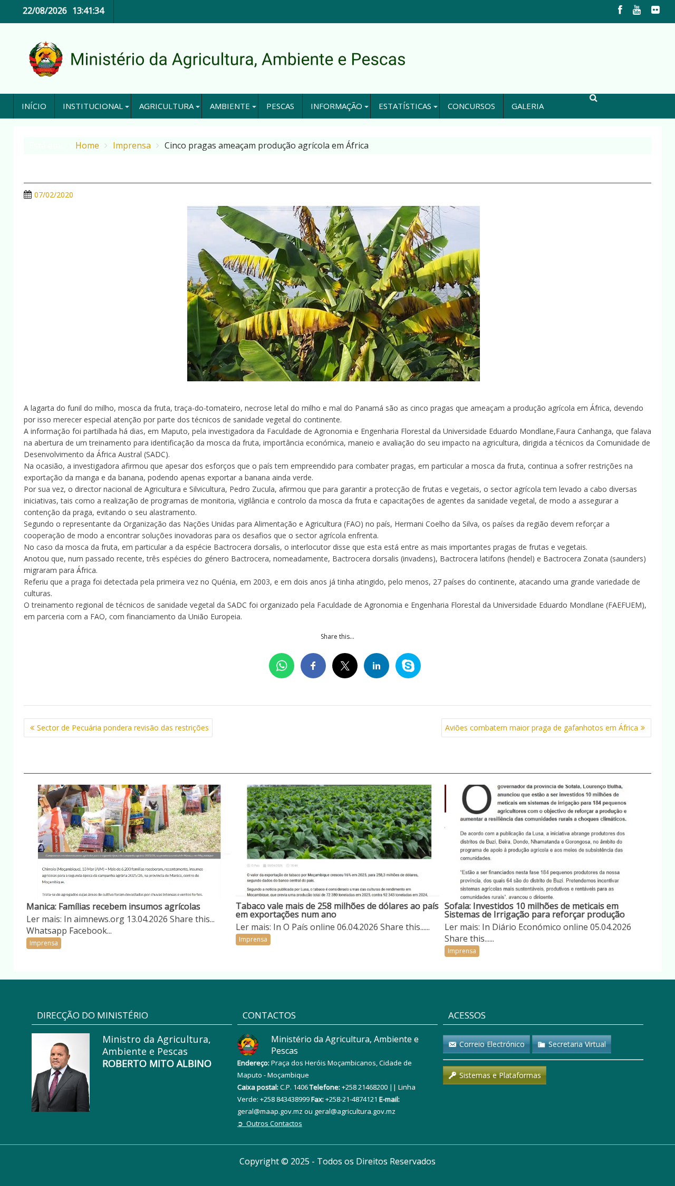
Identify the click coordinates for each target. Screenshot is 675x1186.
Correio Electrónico (492, 1044)
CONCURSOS (471, 106)
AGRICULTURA (166, 106)
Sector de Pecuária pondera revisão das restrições (123, 728)
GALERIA (528, 106)
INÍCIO (34, 106)
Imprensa (44, 942)
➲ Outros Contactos (269, 1123)
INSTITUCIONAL (93, 106)
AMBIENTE (230, 106)
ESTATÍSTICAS (405, 106)
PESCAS (280, 106)
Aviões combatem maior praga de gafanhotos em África (541, 728)
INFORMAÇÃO (336, 106)
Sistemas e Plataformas (500, 1075)
